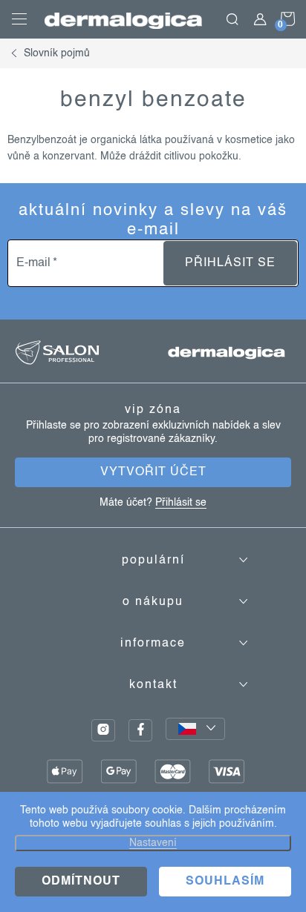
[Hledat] (232, 19)
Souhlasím (225, 882)
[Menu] (19, 19)
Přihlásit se (230, 263)
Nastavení (153, 843)
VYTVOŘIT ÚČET (153, 472)
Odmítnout (81, 882)
